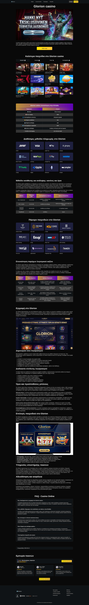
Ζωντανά (36, 60)
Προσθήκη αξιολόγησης (66, 561)
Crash (51, 60)
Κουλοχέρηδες (65, 60)
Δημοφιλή (22, 60)
